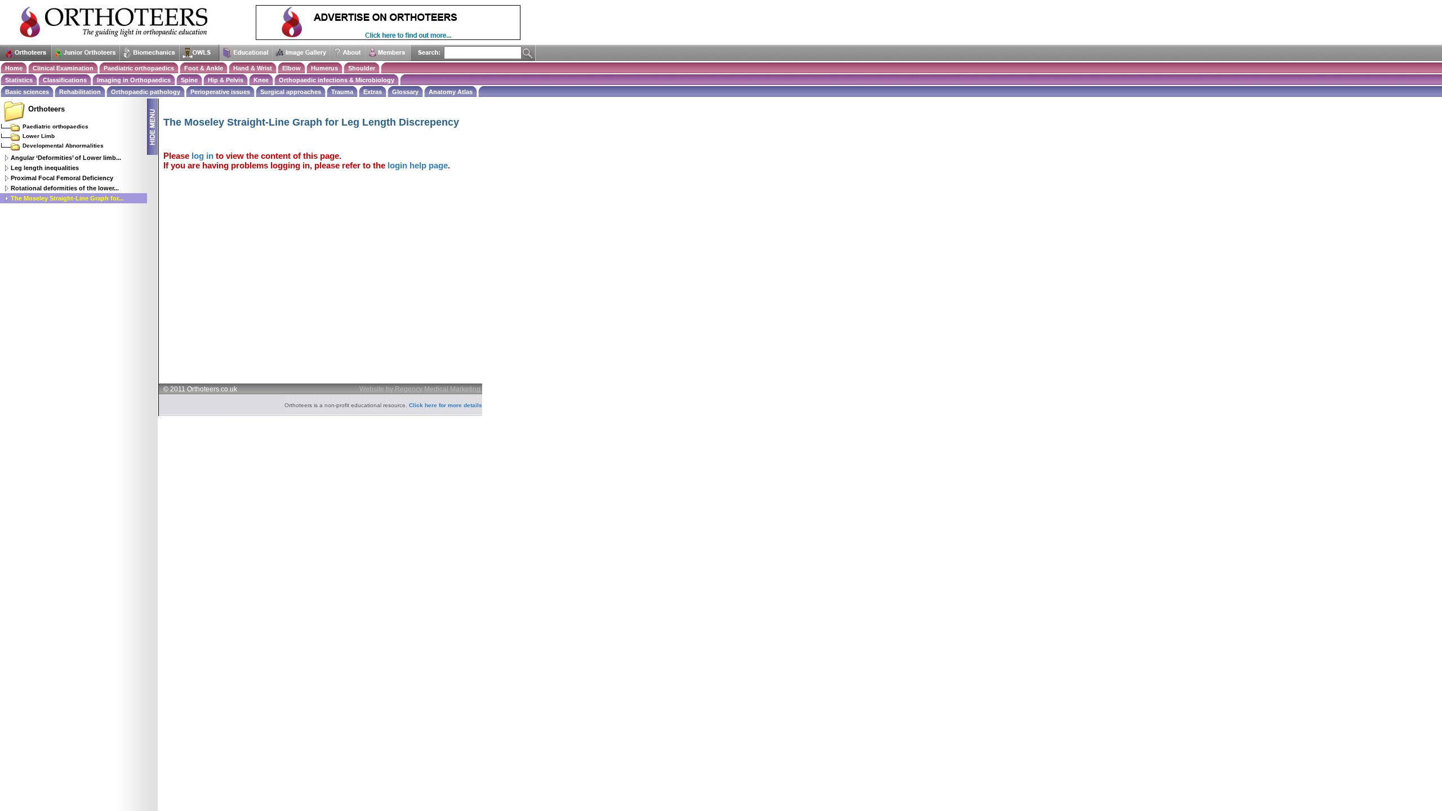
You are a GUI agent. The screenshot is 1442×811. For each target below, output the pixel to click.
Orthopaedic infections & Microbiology (336, 80)
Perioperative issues (220, 91)
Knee (261, 80)
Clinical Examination (63, 68)
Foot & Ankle (203, 68)
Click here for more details (445, 405)
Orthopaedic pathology (145, 91)
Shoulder (361, 68)
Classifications (65, 80)
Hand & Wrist (252, 68)
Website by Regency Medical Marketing (419, 389)
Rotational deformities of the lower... (65, 188)
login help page (418, 165)
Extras (372, 91)
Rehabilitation (80, 91)
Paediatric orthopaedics (139, 68)
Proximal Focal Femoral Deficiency (62, 178)
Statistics (19, 80)
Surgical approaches (290, 91)
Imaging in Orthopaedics (134, 80)
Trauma (342, 91)
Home (14, 68)
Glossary (405, 91)
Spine (189, 80)
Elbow (291, 68)
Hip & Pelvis (225, 80)
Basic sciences (27, 91)
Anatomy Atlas (451, 91)
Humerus (324, 68)
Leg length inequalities (45, 167)
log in (202, 156)
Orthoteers (46, 109)
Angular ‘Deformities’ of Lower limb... (66, 157)
